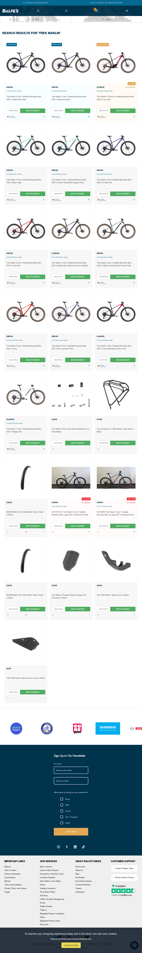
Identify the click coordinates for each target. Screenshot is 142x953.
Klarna (42, 885)
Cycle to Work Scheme (49, 870)
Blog (77, 874)
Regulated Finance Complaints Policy (52, 915)
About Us (79, 870)
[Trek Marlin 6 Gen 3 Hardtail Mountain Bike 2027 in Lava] (25, 311)
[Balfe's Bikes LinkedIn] (75, 847)
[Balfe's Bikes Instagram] (58, 847)
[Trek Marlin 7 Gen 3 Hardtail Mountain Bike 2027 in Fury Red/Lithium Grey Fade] (116, 311)
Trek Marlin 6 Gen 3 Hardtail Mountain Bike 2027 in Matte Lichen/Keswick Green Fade (114, 264)
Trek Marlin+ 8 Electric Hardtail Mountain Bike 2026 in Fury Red (115, 98)
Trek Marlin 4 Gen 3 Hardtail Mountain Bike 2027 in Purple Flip (114, 181)
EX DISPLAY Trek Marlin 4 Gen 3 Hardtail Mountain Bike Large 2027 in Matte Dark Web (70, 513)
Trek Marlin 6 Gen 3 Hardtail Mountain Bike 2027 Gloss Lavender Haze (69, 347)
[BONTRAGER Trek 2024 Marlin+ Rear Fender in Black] (25, 477)
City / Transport (71, 817)
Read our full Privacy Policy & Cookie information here (71, 939)
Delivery (7, 867)
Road (67, 799)
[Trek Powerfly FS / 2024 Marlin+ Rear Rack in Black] (116, 394)
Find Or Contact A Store (124, 877)
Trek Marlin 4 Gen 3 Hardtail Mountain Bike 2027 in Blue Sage (24, 181)
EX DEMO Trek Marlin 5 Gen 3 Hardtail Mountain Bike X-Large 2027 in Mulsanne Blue (115, 513)
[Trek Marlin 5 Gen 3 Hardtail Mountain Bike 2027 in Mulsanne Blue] (71, 62)
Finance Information (12, 874)
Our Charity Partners (83, 881)
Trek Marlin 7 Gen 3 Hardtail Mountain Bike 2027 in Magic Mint (24, 430)
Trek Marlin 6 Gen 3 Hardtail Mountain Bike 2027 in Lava (24, 347)
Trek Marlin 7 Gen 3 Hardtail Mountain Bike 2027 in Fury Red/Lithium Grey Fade (114, 347)
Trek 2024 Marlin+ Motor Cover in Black (113, 595)
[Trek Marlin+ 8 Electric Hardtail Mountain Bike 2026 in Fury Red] (116, 62)
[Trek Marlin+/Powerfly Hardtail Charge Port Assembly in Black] (71, 560)
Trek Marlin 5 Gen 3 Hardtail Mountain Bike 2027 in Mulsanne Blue (69, 98)
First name (57, 763)
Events (43, 903)
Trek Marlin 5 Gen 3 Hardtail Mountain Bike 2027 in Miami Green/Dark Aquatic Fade (69, 181)
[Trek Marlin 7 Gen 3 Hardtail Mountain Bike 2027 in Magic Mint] (25, 394)
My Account (80, 867)
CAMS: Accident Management (52, 899)
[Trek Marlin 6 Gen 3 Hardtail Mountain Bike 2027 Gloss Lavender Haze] (71, 311)
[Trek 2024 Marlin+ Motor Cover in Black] (116, 560)
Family (67, 823)
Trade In (43, 910)
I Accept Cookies (71, 945)
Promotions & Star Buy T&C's (52, 874)
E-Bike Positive (46, 906)
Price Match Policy (47, 892)
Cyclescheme (9, 877)
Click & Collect (10, 870)
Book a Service (46, 867)
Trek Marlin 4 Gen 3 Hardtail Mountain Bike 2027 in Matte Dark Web (24, 98)
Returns (7, 881)
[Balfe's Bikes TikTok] (83, 847)
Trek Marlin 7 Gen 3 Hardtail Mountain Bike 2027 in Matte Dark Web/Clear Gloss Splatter (70, 264)
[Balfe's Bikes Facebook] (67, 847)
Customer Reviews (83, 885)
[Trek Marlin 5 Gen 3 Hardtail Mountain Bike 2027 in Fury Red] (25, 228)
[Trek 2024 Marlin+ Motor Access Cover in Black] (25, 643)
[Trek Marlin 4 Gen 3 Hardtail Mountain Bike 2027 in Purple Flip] (116, 145)
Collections (79, 892)
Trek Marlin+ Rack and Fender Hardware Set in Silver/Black (70, 430)
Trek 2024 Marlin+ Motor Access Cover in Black (26, 678)
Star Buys (44, 896)
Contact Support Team (124, 868)
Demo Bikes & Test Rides (50, 881)
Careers (78, 888)
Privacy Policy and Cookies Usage (15, 890)
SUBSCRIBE (71, 831)
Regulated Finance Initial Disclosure (50, 923)
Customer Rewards (47, 877)
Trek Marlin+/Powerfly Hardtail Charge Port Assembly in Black (69, 596)
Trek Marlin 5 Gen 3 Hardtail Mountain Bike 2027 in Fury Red (24, 264)
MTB (67, 805)
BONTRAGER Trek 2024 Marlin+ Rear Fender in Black (25, 513)
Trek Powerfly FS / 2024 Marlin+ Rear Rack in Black (115, 430)
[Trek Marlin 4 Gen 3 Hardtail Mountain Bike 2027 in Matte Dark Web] (25, 62)
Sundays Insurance (47, 888)
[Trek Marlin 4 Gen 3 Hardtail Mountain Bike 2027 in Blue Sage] (25, 145)
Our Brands (80, 877)
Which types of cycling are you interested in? (71, 792)
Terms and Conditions (13, 885)
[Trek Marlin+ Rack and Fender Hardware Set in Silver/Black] (71, 394)
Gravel (68, 811)
